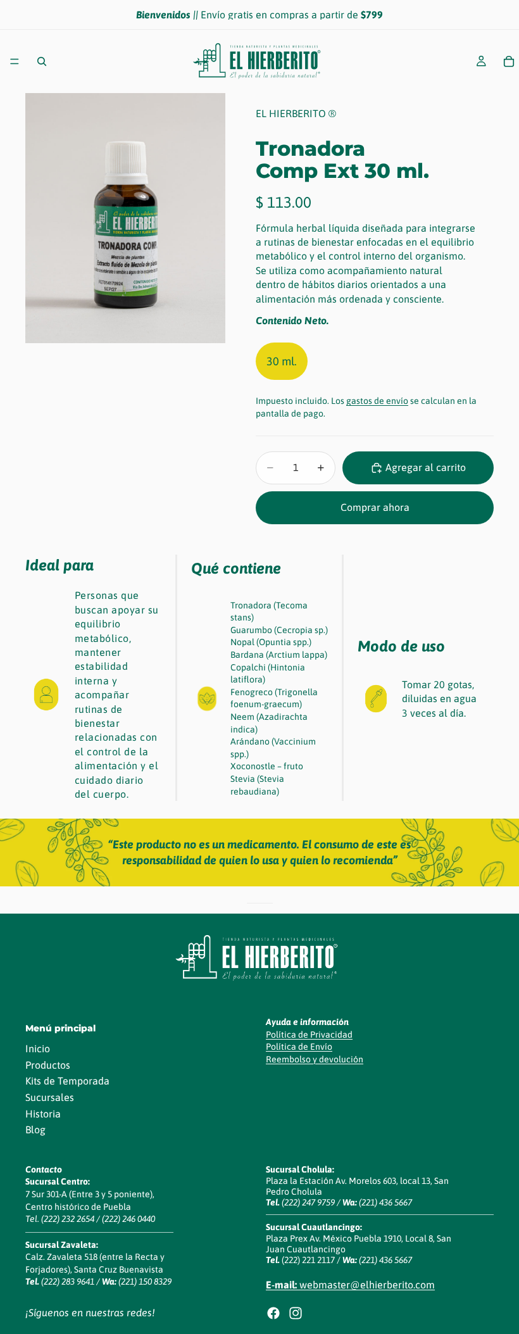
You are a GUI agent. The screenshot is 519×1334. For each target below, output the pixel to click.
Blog (35, 1129)
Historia (43, 1113)
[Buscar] (42, 61)
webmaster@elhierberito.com (350, 1284)
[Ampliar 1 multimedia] (125, 218)
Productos (47, 1065)
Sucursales (49, 1097)
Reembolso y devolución (314, 1059)
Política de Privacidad (309, 1034)
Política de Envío (299, 1046)
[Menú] (14, 61)
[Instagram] (295, 1313)
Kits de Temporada (67, 1080)
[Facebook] (273, 1313)
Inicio (37, 1048)
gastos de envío (377, 401)
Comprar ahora (375, 507)
